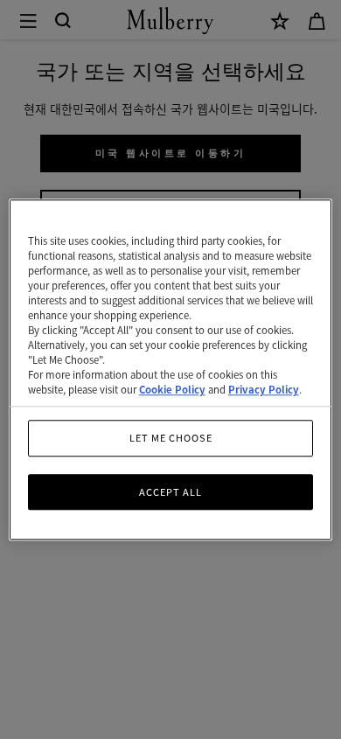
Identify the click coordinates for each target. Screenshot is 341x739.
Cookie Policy (172, 389)
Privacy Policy (263, 389)
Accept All (170, 491)
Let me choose (170, 437)
